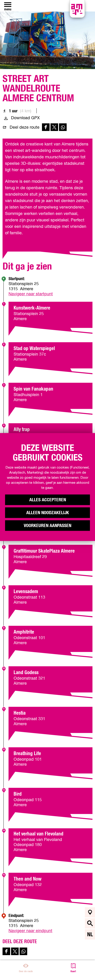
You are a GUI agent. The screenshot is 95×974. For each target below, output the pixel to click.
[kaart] (90, 912)
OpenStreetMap (19, 958)
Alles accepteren (47, 500)
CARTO (45, 958)
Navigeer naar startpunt (31, 294)
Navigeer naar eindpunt (30, 931)
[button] (7, 14)
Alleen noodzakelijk (47, 512)
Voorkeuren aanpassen (47, 525)
